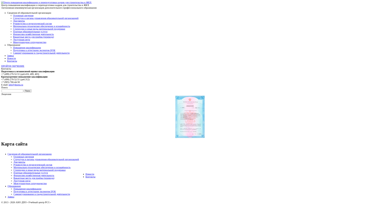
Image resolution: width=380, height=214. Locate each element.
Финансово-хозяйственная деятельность (33, 34)
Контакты (12, 61)
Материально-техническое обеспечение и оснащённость (41, 26)
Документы (19, 21)
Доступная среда (21, 39)
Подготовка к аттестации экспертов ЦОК (34, 50)
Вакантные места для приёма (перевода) (33, 37)
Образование (14, 186)
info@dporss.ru (16, 85)
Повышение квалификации (27, 47)
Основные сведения (23, 15)
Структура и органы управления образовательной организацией (46, 18)
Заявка (10, 55)
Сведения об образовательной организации (30, 154)
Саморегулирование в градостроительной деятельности (41, 53)
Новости (11, 58)
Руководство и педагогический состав (32, 23)
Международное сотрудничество (29, 42)
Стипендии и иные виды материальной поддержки (39, 29)
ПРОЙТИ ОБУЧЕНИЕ (12, 66)
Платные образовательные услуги (30, 31)
